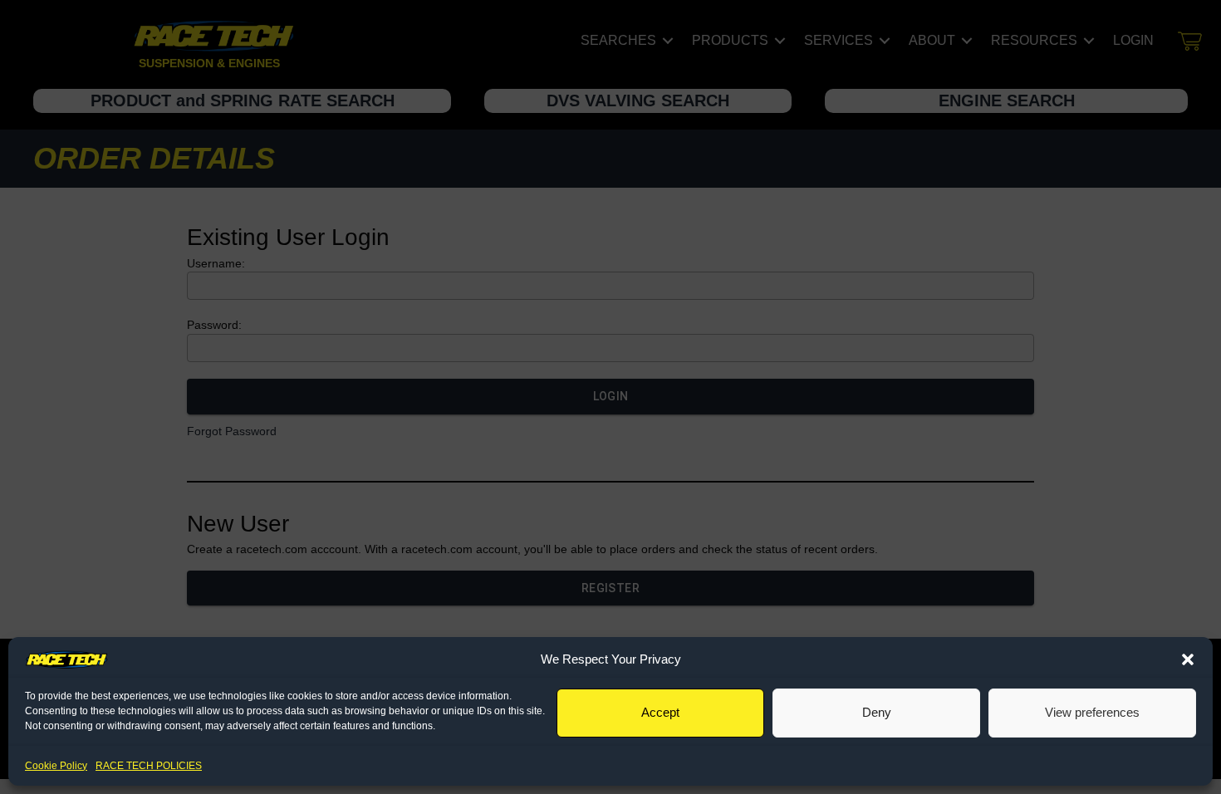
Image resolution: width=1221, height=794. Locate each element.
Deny (876, 712)
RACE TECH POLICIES (149, 766)
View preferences (1092, 712)
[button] (1187, 659)
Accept (660, 712)
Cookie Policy (56, 766)
